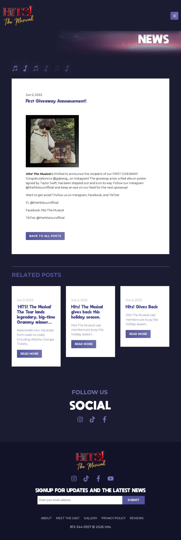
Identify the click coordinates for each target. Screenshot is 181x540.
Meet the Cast (68, 518)
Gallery (90, 518)
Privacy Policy (113, 518)
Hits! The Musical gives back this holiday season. (87, 312)
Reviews (137, 518)
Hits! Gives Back (142, 306)
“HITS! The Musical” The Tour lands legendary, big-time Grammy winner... (36, 314)
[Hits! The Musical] (18, 16)
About (46, 518)
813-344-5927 (80, 527)
